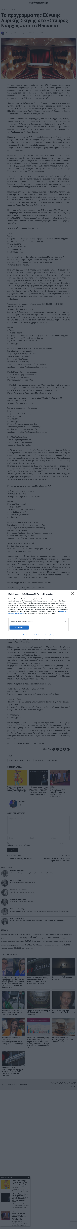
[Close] (73, 594)
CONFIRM (19, 627)
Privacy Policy (50, 635)
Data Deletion (27, 635)
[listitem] (38, 621)
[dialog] (38, 614)
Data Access (38, 635)
